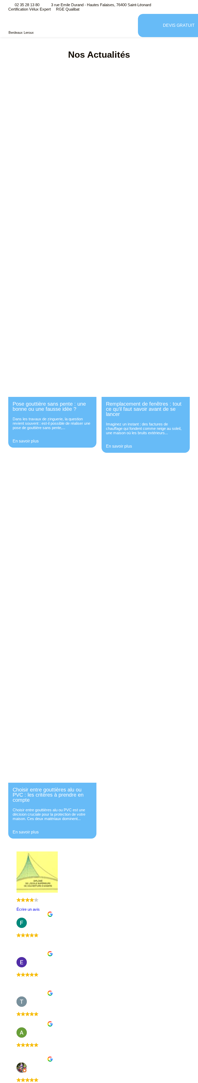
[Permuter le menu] (148, 25)
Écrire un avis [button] (28, 909)
